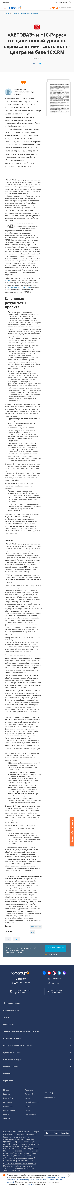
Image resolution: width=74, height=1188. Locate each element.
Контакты (7, 1074)
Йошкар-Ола (8, 1098)
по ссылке (16, 1171)
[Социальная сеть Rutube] (54, 973)
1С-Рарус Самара (36, 927)
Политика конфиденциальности (20, 1134)
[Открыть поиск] (50, 8)
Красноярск (7, 1102)
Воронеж (6, 1094)
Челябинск (7, 1118)
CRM (32, 932)
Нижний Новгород (32, 1102)
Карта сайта (8, 1081)
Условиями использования (20, 1158)
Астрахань (29, 1090)
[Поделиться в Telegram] (39, 64)
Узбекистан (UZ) (50, 1097)
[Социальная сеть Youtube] (49, 973)
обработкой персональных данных (20, 1163)
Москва (6, 1090)
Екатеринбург (30, 1094)
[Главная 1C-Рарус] (27, 8)
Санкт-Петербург (31, 1114)
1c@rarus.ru (52, 955)
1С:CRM (7, 280)
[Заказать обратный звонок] (69, 2)
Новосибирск (8, 1106)
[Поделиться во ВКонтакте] (34, 64)
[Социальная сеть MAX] (64, 973)
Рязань (27, 1110)
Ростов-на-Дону (9, 1110)
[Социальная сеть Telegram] (59, 973)
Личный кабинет (13, 1003)
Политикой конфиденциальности (27, 1180)
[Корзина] (53, 8)
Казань (27, 1098)
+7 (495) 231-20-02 (60, 2)
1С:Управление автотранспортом (18, 287)
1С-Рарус (6, 13)
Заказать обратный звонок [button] (56, 948)
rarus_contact (56, 983)
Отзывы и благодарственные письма (25, 13)
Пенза (27, 1106)
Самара (6, 1114)
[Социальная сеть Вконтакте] (44, 973)
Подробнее (39, 1184)
